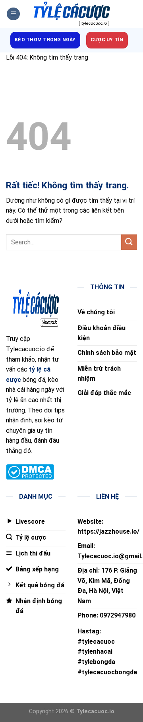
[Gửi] (129, 242)
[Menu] (13, 14)
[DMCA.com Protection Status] (30, 471)
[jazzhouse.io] (71, 14)
